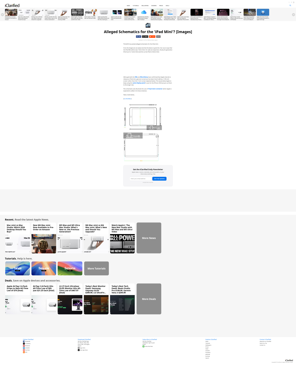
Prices (207, 347)
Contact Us (262, 345)
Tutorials (208, 343)
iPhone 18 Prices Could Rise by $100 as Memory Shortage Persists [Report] (223, 18)
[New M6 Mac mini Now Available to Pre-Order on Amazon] (11, 15)
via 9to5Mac (127, 99)
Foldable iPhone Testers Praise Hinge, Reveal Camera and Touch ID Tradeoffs (129, 19)
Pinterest (27, 345)
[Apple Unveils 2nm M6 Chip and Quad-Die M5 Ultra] (117, 15)
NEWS (128, 5)
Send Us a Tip (263, 343)
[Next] (293, 14)
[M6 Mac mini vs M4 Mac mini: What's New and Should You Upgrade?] (37, 15)
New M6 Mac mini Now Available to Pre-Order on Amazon (10, 18)
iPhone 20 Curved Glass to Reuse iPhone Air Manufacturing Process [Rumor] (196, 19)
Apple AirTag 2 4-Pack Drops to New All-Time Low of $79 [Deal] (236, 18)
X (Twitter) (27, 343)
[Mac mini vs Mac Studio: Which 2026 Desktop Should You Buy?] (24, 15)
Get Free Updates (159, 179)
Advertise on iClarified (265, 341)
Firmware (208, 352)
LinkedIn (27, 348)
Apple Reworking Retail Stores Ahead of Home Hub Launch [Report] (249, 18)
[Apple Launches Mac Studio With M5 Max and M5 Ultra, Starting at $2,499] (104, 15)
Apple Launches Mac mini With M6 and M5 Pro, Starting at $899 (64, 18)
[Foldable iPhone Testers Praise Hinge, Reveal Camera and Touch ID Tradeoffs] (130, 15)
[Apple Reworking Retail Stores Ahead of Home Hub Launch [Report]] (250, 15)
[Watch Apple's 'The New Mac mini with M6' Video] (90, 15)
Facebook (27, 341)
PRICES (161, 5)
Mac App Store (84, 350)
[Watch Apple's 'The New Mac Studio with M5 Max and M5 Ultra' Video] (77, 15)
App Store (82, 348)
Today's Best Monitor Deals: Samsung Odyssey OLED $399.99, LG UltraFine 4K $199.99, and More (95, 290)
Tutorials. (11, 258)
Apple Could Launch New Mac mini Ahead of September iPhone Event (183, 18)
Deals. (8, 280)
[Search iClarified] (290, 5)
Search (207, 358)
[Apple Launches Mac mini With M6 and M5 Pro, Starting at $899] (64, 15)
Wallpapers (208, 345)
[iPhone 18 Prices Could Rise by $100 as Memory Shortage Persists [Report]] (223, 15)
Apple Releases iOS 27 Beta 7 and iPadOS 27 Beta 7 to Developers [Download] (170, 18)
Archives (208, 356)
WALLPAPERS (145, 5)
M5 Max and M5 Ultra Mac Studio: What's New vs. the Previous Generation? (51, 18)
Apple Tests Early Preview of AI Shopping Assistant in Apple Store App (263, 18)
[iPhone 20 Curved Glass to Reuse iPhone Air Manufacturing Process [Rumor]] (197, 15)
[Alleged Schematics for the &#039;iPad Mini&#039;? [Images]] (142, 117)
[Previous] (2, 14)
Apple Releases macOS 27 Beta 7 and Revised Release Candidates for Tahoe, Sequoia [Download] (210, 19)
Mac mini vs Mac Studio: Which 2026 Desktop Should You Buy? (23, 18)
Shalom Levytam (154, 40)
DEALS (167, 5)
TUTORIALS (136, 5)
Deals (207, 349)
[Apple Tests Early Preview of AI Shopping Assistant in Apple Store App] (263, 15)
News (207, 341)
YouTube (27, 350)
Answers (208, 350)
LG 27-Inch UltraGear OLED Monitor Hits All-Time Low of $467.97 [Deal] (70, 289)
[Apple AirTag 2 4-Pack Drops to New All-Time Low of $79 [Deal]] (236, 15)
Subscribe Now (149, 346)
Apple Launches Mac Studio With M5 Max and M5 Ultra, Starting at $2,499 (103, 19)
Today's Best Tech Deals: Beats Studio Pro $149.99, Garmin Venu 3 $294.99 (121, 289)
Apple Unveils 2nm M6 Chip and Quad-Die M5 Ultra (116, 18)
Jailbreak (208, 354)
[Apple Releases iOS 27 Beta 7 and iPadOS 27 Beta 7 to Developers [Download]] (170, 15)
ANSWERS (154, 5)
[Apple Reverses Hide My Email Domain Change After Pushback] (144, 15)
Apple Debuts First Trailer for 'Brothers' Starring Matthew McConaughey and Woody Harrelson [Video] (156, 19)
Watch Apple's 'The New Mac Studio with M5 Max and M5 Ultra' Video (77, 18)
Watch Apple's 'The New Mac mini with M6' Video (90, 17)
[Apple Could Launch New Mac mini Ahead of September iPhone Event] (183, 15)
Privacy (291, 362)
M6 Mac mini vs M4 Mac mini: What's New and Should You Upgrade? (36, 18)
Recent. (9, 219)
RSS (26, 352)
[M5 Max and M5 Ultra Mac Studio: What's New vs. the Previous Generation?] (51, 15)
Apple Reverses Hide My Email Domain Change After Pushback (143, 18)
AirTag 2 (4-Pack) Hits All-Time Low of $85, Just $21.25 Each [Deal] (43, 288)
